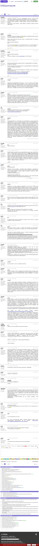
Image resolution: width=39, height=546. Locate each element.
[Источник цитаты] (8, 380)
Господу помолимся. (5, 480)
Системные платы (2, 4)
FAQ (16, 541)
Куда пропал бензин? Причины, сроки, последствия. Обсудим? (11, 471)
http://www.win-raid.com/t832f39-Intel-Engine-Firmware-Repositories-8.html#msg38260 (20, 234)
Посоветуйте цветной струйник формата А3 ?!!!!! (9, 522)
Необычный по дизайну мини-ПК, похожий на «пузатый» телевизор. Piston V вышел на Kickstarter (16, 504)
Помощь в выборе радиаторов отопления (8, 478)
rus (2, 447)
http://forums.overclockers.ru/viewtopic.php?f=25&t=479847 (17, 72)
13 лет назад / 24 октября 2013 (12, 17)
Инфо (34, 17)
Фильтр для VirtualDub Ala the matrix (8, 495)
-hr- (1, 447)
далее (9, 14)
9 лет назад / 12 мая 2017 (11, 225)
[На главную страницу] (4, 1)
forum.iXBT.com (20, 543)
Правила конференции (10, 541)
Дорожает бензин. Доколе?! (6, 468)
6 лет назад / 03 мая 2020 (11, 378)
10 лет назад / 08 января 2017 (12, 195)
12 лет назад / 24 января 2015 (12, 78)
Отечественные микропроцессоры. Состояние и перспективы (11, 485)
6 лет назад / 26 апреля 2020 (12, 372)
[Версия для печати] (34, 14)
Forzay (12, 48)
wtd (9, 48)
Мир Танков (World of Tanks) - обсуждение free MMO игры (10, 469)
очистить (10, 447)
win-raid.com (12, 206)
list (29, 446)
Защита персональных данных (18, 542)
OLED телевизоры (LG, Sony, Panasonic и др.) (8, 479)
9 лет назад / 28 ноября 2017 (12, 331)
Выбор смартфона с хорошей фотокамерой (8, 470)
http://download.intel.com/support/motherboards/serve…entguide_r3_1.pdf (20, 311)
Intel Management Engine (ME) (7, 6)
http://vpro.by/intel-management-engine (14, 111)
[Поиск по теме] (36, 14)
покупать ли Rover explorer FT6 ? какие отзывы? (9, 523)
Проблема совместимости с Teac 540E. (7, 519)
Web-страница (3, 23)
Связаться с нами (3, 541)
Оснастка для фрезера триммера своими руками (10, 496)
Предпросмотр (14, 461)
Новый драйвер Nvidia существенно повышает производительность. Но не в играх (14, 505)
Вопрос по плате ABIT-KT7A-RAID (6, 521)
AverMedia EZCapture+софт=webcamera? (8, 518)
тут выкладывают (21, 56)
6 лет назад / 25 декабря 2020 (12, 403)
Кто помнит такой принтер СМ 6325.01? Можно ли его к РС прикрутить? (12, 520)
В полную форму (35, 461)
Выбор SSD (3, 476)
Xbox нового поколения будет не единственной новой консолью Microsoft (13, 501)
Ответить (36, 17)
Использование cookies (4, 542)
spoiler (19, 446)
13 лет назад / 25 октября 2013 (12, 50)
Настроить (34, 544)
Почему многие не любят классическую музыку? (9, 486)
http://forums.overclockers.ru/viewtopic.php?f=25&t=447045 (17, 73)
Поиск (15, 541)
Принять (29, 544)
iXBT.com (3, 543)
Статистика (19, 541)
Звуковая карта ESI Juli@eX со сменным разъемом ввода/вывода (11, 487)
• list (27, 446)
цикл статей (19, 205)
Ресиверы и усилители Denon (6, 489)
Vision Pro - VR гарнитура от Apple (7, 488)
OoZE (9, 443)
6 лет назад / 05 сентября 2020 (12, 388)
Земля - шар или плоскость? (6, 475)
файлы (7, 447)
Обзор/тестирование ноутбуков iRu (7, 527)
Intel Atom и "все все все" (5, 477)
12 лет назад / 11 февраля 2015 (12, 150)
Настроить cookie (11, 542)
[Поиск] (32, 1)
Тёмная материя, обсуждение (6, 484)
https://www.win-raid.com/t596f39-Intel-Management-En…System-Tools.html (22, 421)
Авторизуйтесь (3, 461)
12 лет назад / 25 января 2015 (12, 116)
